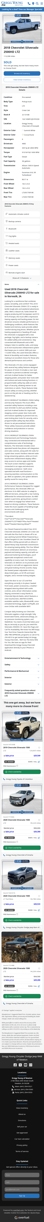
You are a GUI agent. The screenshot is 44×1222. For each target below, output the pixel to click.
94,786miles (35, 899)
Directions (22, 1120)
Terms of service (22, 1151)
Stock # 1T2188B (8, 965)
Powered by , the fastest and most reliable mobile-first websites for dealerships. (22, 1211)
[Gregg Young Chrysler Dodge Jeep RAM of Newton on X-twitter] (19, 1064)
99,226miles (35, 823)
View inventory (22, 1108)
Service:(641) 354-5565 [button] (23, 1089)
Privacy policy (22, 1145)
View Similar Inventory (22, 80)
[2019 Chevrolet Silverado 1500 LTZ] (22, 726)
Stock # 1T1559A (8, 817)
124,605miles (35, 750)
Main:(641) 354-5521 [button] (23, 1086)
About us (22, 1114)
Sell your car (22, 1126)
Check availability (14, 772)
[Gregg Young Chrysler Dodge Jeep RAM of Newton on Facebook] (14, 1064)
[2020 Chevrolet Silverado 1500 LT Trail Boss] (22, 874)
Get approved (22, 1133)
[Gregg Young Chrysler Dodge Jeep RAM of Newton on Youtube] (24, 1064)
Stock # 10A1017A (9, 893)
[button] (29, 3)
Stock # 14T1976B (9, 745)
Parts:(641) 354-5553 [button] (23, 1092)
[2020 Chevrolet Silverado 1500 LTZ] (22, 798)
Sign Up (22, 1196)
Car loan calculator (22, 1139)
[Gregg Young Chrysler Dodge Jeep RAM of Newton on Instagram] (29, 1064)
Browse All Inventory (22, 73)
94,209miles (35, 971)
